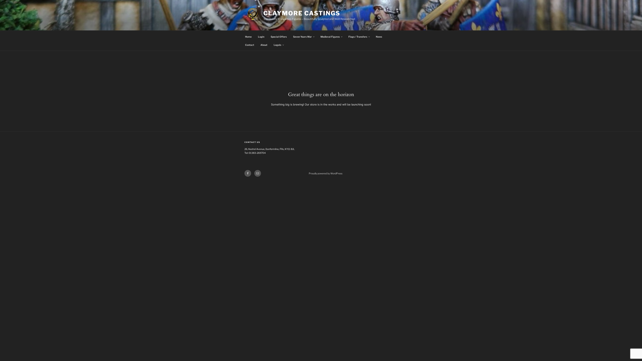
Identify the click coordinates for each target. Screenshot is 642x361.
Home (248, 36)
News (379, 36)
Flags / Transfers (357, 36)
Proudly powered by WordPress (325, 173)
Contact (249, 44)
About (263, 44)
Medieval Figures (330, 36)
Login (261, 36)
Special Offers (279, 36)
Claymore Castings (301, 13)
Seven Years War (302, 36)
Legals (277, 44)
